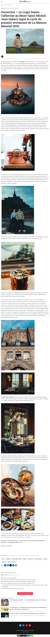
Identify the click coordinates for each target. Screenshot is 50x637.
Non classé (9, 5)
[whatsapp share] (16, 565)
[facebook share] (5, 565)
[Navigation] (1, 1)
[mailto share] (10, 565)
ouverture (45, 558)
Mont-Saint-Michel (6, 63)
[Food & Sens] (25, 1)
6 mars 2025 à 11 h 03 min (14, 574)
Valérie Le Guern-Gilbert (12, 561)
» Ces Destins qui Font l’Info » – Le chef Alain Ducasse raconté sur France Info (28, 600)
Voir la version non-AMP (29, 630)
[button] (18, 636)
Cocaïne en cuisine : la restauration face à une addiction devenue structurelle (27, 613)
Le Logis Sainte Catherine (16, 558)
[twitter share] (8, 565)
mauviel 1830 (30, 558)
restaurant (4, 561)
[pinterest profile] (26, 625)
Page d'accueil (3, 5)
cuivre (3, 558)
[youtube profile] (30, 625)
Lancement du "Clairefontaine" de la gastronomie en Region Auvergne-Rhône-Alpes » (23, 555)
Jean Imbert (8, 558)
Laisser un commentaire (25, 593)
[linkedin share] (13, 565)
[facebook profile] (23, 625)
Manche (24, 558)
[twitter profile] (20, 625)
